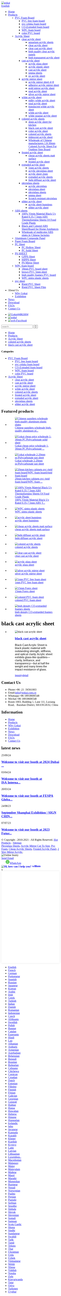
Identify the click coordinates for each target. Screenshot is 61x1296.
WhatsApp (15, 863)
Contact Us (14, 308)
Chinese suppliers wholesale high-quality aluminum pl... (33, 429)
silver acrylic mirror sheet (41, 94)
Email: (11, 692)
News (11, 299)
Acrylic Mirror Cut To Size (35, 845)
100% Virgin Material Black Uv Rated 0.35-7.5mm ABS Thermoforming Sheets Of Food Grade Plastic (39, 218)
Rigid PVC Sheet (31, 284)
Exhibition (20, 296)
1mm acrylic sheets (38, 167)
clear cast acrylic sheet (40, 48)
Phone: (12, 689)
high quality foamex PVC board (39, 274)
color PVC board (31, 33)
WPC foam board (31, 30)
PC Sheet (20, 244)
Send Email (7, 858)
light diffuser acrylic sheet (42, 180)
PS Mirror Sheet (30, 262)
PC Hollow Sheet (31, 247)
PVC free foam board (33, 20)
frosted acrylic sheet (32, 152)
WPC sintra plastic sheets (35, 278)
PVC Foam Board (24, 17)
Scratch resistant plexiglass (42, 198)
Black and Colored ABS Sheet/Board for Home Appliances (40, 227)
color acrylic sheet (38, 131)
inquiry (19, 675)
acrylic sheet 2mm (38, 173)
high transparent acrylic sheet (43, 57)
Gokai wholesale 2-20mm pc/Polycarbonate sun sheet (29, 462)
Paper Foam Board (25, 241)
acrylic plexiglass (37, 186)
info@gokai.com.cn (25, 692)
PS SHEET (21, 253)
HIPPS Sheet (29, 259)
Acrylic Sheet (22, 36)
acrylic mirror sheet (32, 79)
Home (11, 11)
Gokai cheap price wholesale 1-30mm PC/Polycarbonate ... (32, 447)
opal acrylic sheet (37, 91)
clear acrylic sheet (31, 39)
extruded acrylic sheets (40, 177)
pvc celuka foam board (34, 23)
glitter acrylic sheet (32, 201)
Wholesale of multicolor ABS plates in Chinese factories (37, 234)
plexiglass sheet (36, 189)
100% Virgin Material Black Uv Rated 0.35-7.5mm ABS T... (32, 501)
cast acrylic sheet (31, 60)
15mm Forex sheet (25, 591)
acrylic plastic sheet (38, 66)
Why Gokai (21, 293)
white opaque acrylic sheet (42, 115)
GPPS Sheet (28, 256)
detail (25, 675)
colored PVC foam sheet (28, 600)
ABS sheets (21, 210)
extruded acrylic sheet (33, 164)
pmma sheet (34, 195)
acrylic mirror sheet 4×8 (41, 82)
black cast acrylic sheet (40, 128)
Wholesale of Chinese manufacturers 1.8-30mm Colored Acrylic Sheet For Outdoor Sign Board (42, 145)
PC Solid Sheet (30, 250)
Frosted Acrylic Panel (44, 849)
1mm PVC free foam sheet (29, 582)
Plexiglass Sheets (10, 845)
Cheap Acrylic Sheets (20, 849)
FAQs (11, 305)
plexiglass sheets (30, 183)
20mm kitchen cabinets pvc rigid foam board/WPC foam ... (32, 480)
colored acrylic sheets (33, 118)
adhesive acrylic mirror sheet (43, 85)
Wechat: (12, 698)
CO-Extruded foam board (35, 27)
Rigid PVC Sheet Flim (34, 287)
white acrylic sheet (32, 97)
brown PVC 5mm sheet (34, 271)
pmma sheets (35, 72)
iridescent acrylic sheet (40, 137)
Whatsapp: (13, 695)
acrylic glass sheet (38, 63)
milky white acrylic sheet (41, 100)
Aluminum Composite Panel (30, 238)
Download (13, 302)
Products (12, 14)
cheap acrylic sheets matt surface (32, 529)
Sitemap (17, 842)
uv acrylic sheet (36, 75)
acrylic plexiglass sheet (40, 170)
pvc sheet (20, 281)
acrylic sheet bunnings (40, 204)
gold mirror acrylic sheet (41, 88)
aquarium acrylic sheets (40, 42)
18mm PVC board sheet (34, 268)
